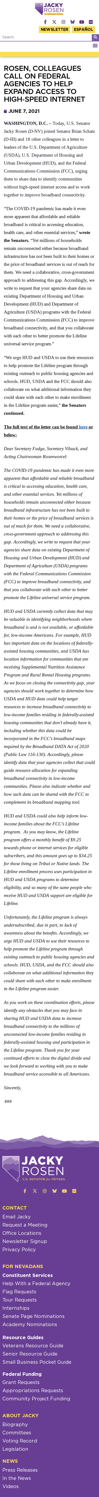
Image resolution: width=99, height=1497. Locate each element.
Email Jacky (16, 1217)
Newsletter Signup (24, 1241)
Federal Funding (22, 1374)
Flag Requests (19, 1292)
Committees (16, 1432)
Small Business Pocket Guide (36, 1362)
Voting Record (19, 1441)
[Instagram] (63, 22)
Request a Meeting (24, 1225)
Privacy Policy (19, 1249)
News (10, 1461)
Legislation (15, 1449)
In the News (16, 1478)
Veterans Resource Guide (32, 1345)
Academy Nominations (29, 1324)
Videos (10, 1486)
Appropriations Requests (32, 1390)
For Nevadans (22, 1266)
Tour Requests (19, 1300)
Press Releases (20, 1470)
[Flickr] (91, 22)
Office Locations (21, 1233)
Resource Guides (22, 1337)
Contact (14, 1208)
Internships (16, 1308)
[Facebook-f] (45, 22)
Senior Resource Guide (29, 1354)
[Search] (95, 37)
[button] (95, 45)
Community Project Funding (36, 1399)
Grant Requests (21, 1382)
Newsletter (54, 30)
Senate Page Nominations (33, 1316)
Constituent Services (27, 1275)
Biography (15, 1424)
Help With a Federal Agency (36, 1283)
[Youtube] (81, 22)
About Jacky (20, 1415)
